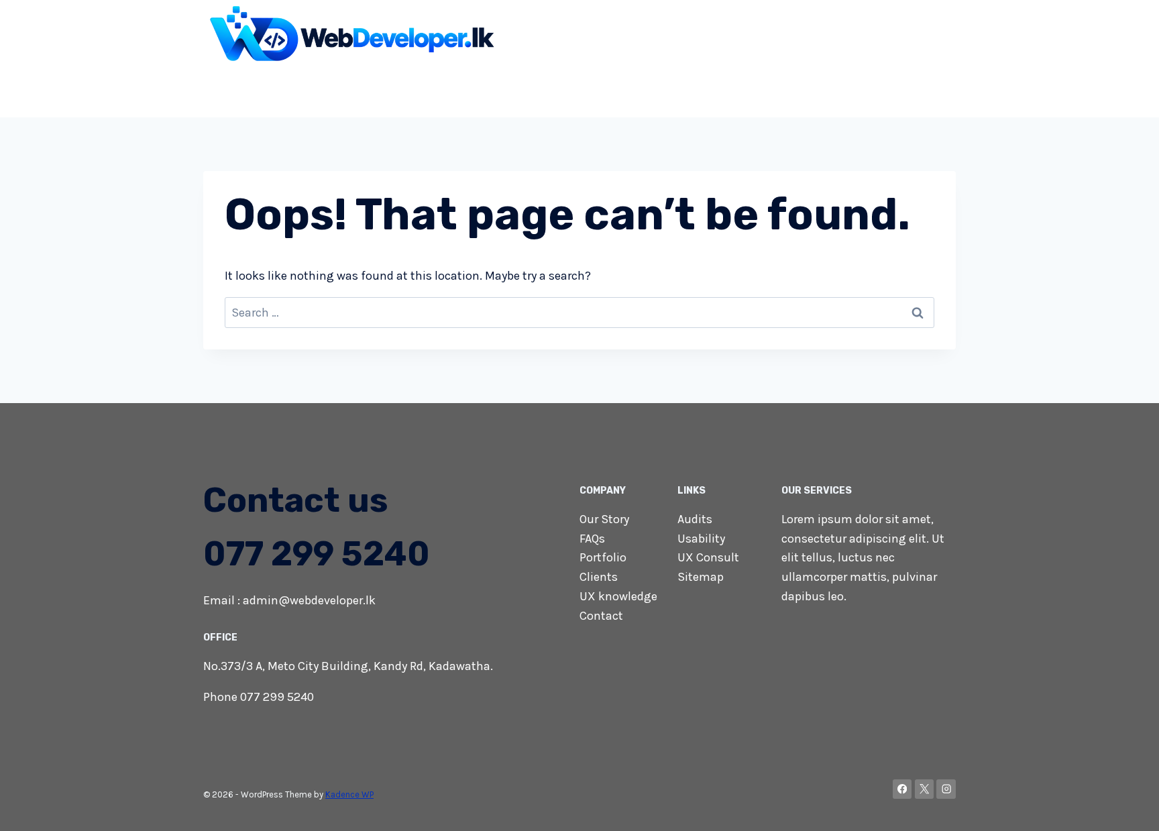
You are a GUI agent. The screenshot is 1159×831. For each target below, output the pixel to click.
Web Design (346, 89)
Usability (701, 538)
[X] (924, 789)
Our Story (604, 519)
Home (283, 89)
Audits (694, 519)
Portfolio (603, 557)
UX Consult (708, 557)
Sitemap (700, 576)
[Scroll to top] (1128, 807)
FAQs (592, 538)
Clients (599, 576)
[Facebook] (902, 789)
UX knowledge (618, 596)
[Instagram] (946, 789)
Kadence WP (349, 794)
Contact (926, 89)
